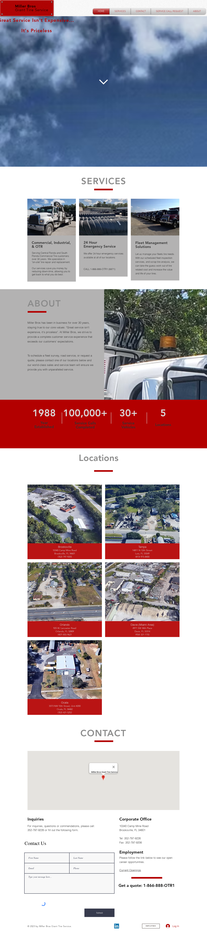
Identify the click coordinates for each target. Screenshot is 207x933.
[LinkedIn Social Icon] (116, 926)
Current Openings (130, 870)
